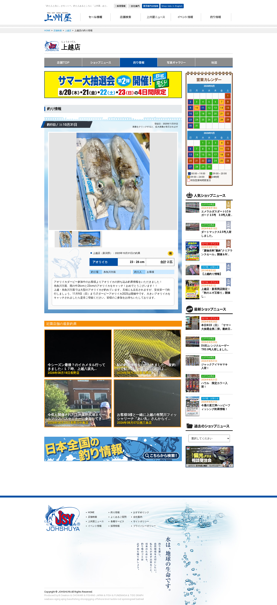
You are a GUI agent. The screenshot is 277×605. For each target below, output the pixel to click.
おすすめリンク (141, 512)
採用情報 (115, 526)
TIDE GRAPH (136, 595)
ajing (63, 599)
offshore (99, 599)
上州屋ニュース (96, 521)
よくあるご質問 (118, 517)
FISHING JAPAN (94, 595)
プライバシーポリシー (144, 526)
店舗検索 (92, 517)
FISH (108, 595)
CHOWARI (78, 595)
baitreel (140, 599)
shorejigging (87, 599)
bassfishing (73, 599)
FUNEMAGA (120, 595)
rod (119, 599)
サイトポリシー (141, 521)
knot (107, 599)
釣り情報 (115, 512)
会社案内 (137, 517)
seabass (49, 599)
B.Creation (64, 595)
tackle (113, 599)
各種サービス (117, 521)
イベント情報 (95, 526)
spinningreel (128, 599)
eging (57, 599)
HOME (91, 512)
